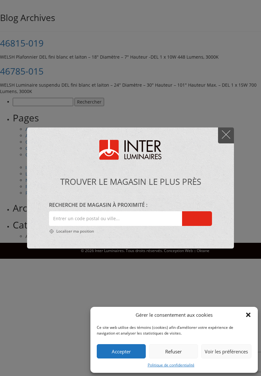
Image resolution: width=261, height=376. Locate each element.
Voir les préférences (226, 351)
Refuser (173, 351)
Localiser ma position (74, 231)
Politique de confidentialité (171, 365)
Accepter (121, 351)
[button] (248, 315)
